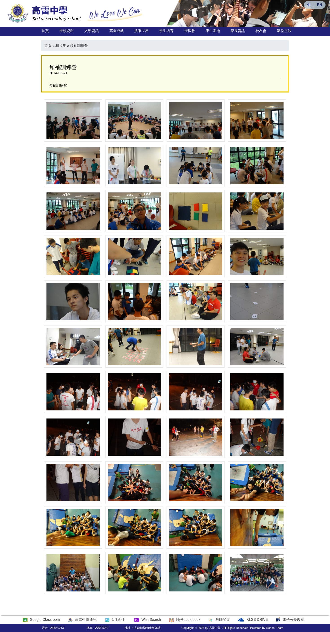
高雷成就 (116, 31)
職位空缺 (284, 31)
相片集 (60, 45)
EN (319, 5)
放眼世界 (141, 31)
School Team (274, 628)
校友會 (260, 31)
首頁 (45, 31)
